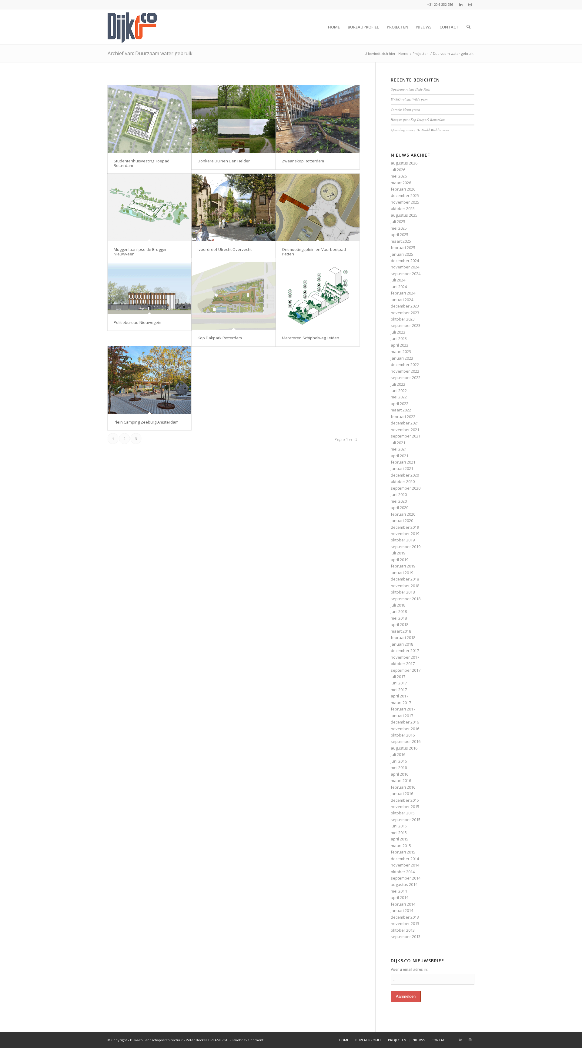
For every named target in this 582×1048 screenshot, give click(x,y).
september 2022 (405, 377)
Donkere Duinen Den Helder (224, 161)
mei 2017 (399, 689)
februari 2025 (403, 247)
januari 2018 (402, 644)
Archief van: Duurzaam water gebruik (150, 53)
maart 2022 (401, 410)
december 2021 (405, 423)
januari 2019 (402, 572)
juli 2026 (398, 169)
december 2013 (405, 917)
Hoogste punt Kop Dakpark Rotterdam (418, 119)
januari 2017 (402, 715)
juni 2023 (399, 338)
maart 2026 (401, 182)
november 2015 (405, 806)
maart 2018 (401, 631)
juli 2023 (398, 332)
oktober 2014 (403, 871)
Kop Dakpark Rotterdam (220, 338)
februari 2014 (403, 904)
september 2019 (405, 546)
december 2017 (405, 650)
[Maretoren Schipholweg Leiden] (318, 296)
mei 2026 (399, 176)
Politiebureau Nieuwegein (137, 322)
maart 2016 (401, 780)
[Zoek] (468, 27)
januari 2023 (402, 358)
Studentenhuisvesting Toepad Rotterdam (141, 163)
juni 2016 (399, 761)
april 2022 (399, 403)
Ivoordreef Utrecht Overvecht (225, 249)
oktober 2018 (403, 592)
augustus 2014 (404, 884)
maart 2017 (401, 702)
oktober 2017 (403, 663)
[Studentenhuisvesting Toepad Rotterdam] (149, 119)
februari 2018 (403, 637)
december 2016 (405, 722)
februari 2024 (403, 293)
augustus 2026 (404, 163)
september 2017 (405, 670)
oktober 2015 (403, 813)
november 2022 (405, 371)
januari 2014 (402, 910)
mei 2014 (399, 891)
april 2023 (399, 345)
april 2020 (399, 507)
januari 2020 (402, 520)
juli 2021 (398, 442)
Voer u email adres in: (409, 969)
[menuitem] (334, 27)
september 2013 (405, 936)
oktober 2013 (403, 930)
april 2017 (399, 696)
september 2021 (405, 436)
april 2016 (399, 774)
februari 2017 (403, 709)
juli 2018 (398, 605)
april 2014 (399, 897)
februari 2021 (403, 462)
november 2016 (405, 728)
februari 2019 (403, 566)
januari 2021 (402, 468)
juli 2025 (398, 221)
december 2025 (405, 195)
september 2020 (405, 488)
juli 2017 (398, 676)
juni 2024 (399, 286)
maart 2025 (401, 241)
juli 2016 (398, 754)
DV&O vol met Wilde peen (409, 99)
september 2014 (405, 878)
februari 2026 (403, 189)
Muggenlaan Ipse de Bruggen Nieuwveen (141, 251)
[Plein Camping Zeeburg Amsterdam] (149, 380)
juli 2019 (398, 553)
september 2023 (405, 325)
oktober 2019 (403, 540)
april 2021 (399, 455)
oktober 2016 (403, 735)
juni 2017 (399, 683)
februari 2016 (403, 787)
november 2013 (405, 923)
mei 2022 (399, 397)
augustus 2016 (404, 748)
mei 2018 (399, 618)
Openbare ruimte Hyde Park (410, 89)
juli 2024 (398, 280)
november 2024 (405, 267)
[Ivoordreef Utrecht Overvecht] (233, 207)
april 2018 (399, 624)
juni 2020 (399, 494)
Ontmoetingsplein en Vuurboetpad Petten (314, 251)
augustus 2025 (404, 215)
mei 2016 (399, 767)
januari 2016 (402, 793)
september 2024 (405, 273)
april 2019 (399, 559)
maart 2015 (401, 845)
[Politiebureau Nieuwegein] (149, 288)
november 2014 (405, 865)
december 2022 (405, 364)
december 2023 (405, 306)
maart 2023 (401, 351)
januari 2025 (402, 254)
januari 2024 (402, 299)
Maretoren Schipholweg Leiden (310, 338)
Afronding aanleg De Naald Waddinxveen (420, 130)
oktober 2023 (403, 319)
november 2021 (405, 429)
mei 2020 (399, 501)
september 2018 (405, 598)
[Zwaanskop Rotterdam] (318, 119)
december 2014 (405, 858)
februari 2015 (403, 852)
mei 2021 (399, 449)
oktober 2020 (403, 481)
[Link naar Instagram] (469, 4)
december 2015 (405, 800)
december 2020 (405, 475)
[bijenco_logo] (132, 27)
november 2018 (405, 585)
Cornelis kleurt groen (405, 109)
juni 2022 (399, 390)
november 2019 (405, 533)
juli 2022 (398, 384)
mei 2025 (399, 228)
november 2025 (405, 202)
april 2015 (399, 839)
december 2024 (405, 260)
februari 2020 (403, 514)
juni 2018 (399, 611)
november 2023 (405, 312)
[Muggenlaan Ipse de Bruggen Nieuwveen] (149, 207)
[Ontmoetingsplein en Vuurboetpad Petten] (318, 207)
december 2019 (405, 527)
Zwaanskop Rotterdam (303, 161)
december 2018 (405, 579)
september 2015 (405, 819)
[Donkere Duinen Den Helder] (233, 119)
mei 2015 (399, 832)
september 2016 (405, 741)
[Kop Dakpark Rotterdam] (233, 296)
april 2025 (399, 234)
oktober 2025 (403, 208)
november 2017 (405, 657)
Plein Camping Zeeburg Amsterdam (146, 422)
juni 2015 (399, 826)
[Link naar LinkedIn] (460, 4)
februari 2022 (403, 416)
